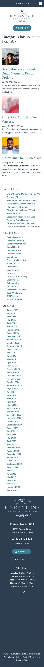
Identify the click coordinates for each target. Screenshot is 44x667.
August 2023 (12, 428)
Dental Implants (14, 250)
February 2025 (13, 369)
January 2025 (13, 372)
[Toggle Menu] (40, 3)
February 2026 (13, 329)
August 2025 (12, 349)
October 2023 (13, 421)
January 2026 (13, 333)
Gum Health (12, 266)
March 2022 (12, 483)
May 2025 (11, 359)
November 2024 (14, 379)
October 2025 (13, 343)
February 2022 (13, 487)
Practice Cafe (22, 660)
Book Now (23, 28)
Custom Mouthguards (16, 243)
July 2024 (11, 392)
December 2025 (14, 336)
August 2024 (12, 388)
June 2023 (11, 434)
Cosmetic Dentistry (15, 240)
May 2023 (11, 438)
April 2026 (11, 323)
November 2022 (14, 457)
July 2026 (11, 313)
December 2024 (14, 375)
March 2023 (12, 444)
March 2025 (12, 365)
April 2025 (11, 362)
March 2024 (12, 405)
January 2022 (13, 490)
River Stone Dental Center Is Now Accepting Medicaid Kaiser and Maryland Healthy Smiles (22, 203)
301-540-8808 (23, 538)
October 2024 (13, 382)
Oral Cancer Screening (17, 276)
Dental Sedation (14, 253)
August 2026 (12, 310)
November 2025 (14, 339)
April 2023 (11, 441)
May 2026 (11, 320)
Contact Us (22, 559)
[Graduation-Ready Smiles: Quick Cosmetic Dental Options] (10, 57)
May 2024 (11, 398)
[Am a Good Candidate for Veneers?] (10, 105)
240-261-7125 (23, 3)
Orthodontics (13, 283)
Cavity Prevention (15, 237)
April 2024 (11, 401)
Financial (11, 263)
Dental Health (13, 247)
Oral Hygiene (13, 279)
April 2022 (11, 480)
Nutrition (11, 273)
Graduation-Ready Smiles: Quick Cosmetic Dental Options (20, 73)
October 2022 (13, 460)
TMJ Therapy (13, 296)
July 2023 (11, 431)
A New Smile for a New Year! (21, 158)
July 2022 (11, 470)
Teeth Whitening (14, 293)
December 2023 (14, 415)
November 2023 (14, 418)
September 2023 (14, 424)
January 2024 (13, 411)
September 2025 (14, 346)
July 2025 (11, 352)
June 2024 (11, 395)
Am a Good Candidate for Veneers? (19, 119)
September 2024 (14, 385)
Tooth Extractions (15, 299)
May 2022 (11, 477)
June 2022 (11, 474)
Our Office (11, 286)
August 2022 (12, 467)
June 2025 (11, 356)
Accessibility (15, 657)
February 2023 (13, 447)
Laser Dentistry (14, 270)
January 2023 (13, 451)
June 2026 (11, 316)
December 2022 (14, 454)
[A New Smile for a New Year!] (10, 146)
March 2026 (12, 326)
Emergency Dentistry (16, 260)
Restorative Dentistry (17, 289)
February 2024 (13, 408)
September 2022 (14, 464)
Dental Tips (12, 257)
